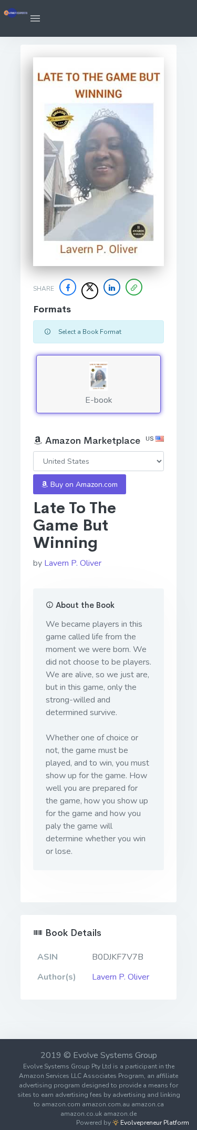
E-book (98, 400)
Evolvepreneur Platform (154, 1122)
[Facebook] (67, 287)
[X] (89, 290)
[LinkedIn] (111, 287)
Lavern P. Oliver (72, 563)
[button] (35, 18)
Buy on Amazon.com (83, 485)
